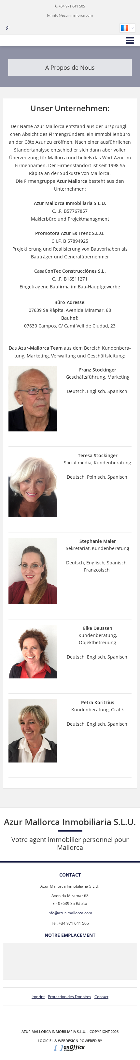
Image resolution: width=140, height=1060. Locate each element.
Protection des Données (69, 996)
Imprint (38, 996)
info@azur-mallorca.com (72, 15)
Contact (101, 996)
